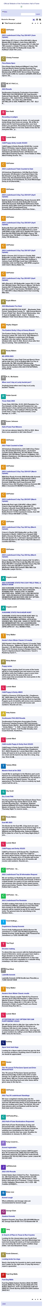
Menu (5, 11)
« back (4, 1303)
